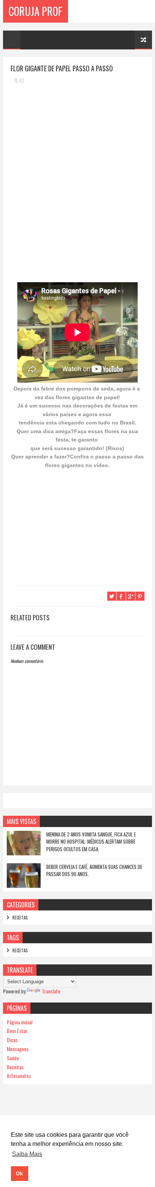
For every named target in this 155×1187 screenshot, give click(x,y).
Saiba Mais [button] (27, 1154)
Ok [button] (19, 1173)
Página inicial (19, 1022)
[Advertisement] (67, 136)
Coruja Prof (35, 11)
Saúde (13, 1058)
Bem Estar (17, 1031)
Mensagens (18, 1049)
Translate (51, 991)
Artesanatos (19, 1075)
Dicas (12, 1040)
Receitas (19, 918)
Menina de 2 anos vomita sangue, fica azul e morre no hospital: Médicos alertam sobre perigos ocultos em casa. (91, 841)
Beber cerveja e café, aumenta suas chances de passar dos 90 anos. (94, 870)
